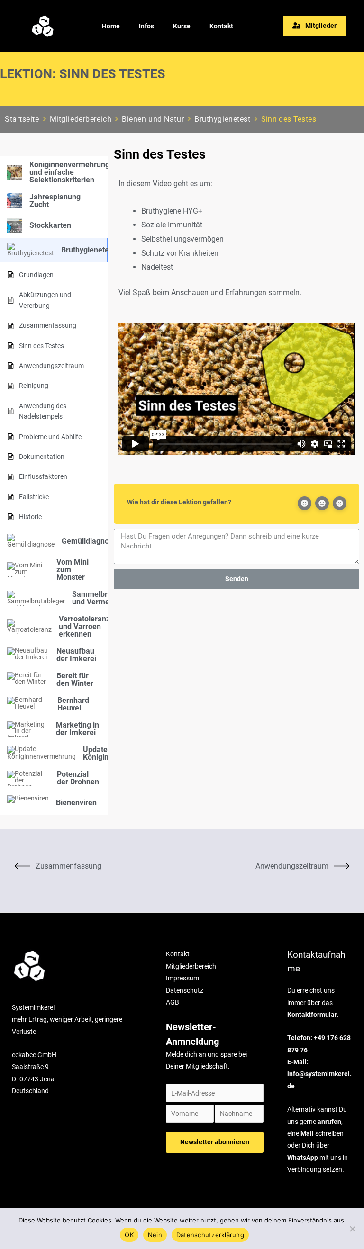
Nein (155, 1235)
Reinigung (33, 385)
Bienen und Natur (153, 119)
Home (111, 26)
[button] (314, 26)
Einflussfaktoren (43, 476)
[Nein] (352, 1228)
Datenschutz (184, 990)
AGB (172, 1002)
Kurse (182, 26)
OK (129, 1235)
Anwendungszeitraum (51, 365)
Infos (146, 26)
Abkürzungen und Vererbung (45, 300)
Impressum (182, 978)
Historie (30, 517)
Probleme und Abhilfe (50, 436)
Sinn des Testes (41, 346)
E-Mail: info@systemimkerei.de (319, 1074)
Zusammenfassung (47, 325)
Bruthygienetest (222, 119)
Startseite (22, 119)
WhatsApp (302, 1157)
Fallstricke (34, 497)
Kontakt (221, 26)
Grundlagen (36, 275)
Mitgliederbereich (81, 119)
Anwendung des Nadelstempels (42, 411)
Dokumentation (41, 456)
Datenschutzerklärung (210, 1235)
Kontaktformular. (312, 1014)
